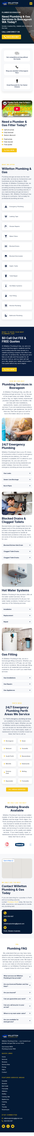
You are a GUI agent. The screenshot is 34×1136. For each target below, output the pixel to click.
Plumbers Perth (12, 902)
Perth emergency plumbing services (18, 719)
